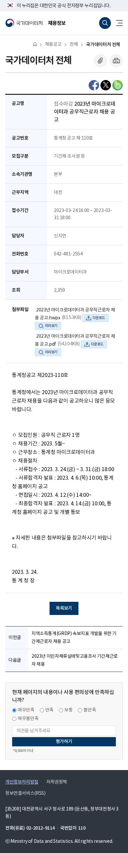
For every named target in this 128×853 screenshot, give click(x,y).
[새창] (94, 85)
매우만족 (26, 710)
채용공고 (53, 44)
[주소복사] (100, 60)
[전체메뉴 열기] (117, 23)
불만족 (89, 710)
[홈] (35, 43)
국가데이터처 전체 (103, 44)
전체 (74, 44)
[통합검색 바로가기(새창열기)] (105, 23)
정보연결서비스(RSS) (25, 793)
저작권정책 (56, 782)
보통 (68, 710)
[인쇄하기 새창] (116, 60)
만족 (49, 710)
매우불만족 (28, 718)
